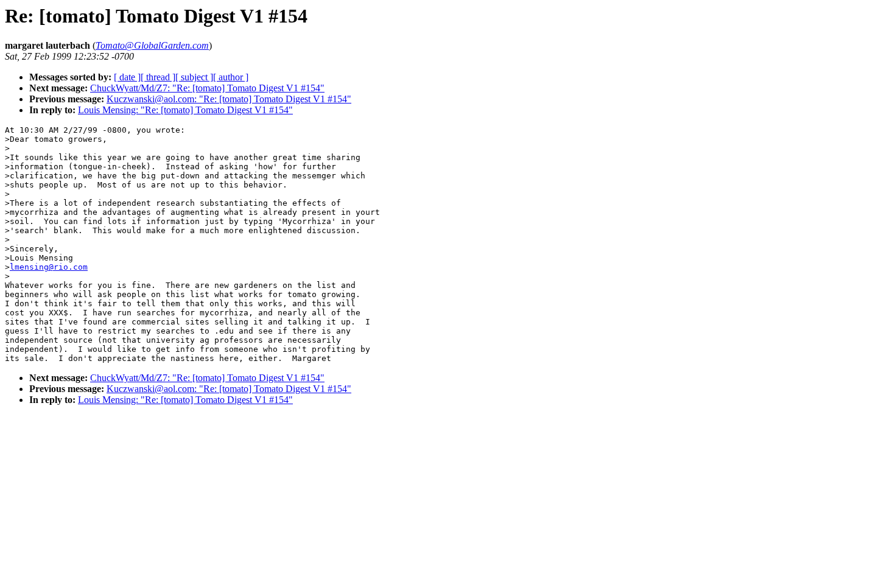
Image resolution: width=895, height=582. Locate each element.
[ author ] (230, 77)
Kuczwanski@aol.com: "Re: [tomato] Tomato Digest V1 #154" (229, 99)
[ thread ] (158, 77)
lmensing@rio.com (49, 267)
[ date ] (127, 77)
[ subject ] (194, 77)
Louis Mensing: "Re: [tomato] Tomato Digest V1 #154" (185, 110)
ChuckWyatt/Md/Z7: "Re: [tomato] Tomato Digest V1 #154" (207, 88)
